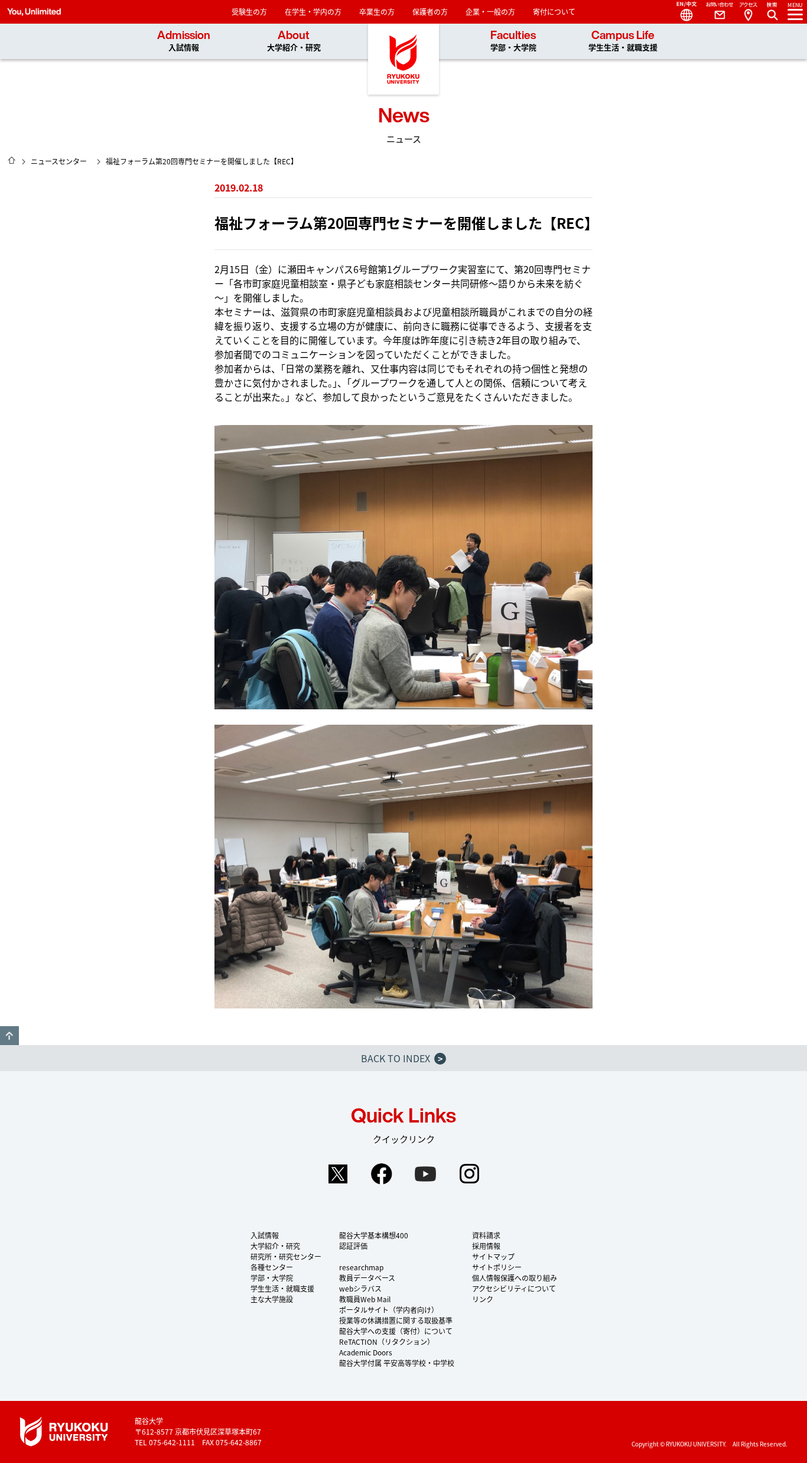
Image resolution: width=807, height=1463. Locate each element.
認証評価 (353, 1246)
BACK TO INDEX (401, 1058)
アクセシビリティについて (514, 1288)
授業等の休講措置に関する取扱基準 (396, 1320)
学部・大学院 (271, 1278)
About (294, 41)
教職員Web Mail (365, 1299)
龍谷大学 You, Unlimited (403, 59)
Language (682, 12)
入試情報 (264, 1235)
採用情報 (486, 1246)
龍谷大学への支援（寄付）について (396, 1331)
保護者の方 (430, 12)
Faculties (513, 41)
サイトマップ (493, 1256)
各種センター (271, 1267)
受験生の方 (249, 12)
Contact (715, 12)
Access (748, 12)
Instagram (469, 1174)
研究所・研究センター (285, 1256)
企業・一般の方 (490, 12)
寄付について (554, 12)
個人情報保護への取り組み (514, 1278)
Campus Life (623, 41)
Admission (183, 41)
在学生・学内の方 (313, 12)
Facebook (381, 1174)
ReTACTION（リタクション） (386, 1342)
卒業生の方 (377, 12)
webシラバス (360, 1288)
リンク (482, 1299)
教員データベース (367, 1278)
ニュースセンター (59, 161)
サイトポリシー (497, 1267)
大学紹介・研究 (275, 1246)
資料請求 (486, 1235)
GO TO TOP (9, 1035)
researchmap (361, 1267)
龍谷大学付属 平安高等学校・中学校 (396, 1363)
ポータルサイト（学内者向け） (388, 1310)
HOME (12, 160)
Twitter (338, 1174)
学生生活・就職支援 (282, 1288)
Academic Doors (365, 1352)
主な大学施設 (271, 1299)
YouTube (425, 1174)
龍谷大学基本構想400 (373, 1235)
